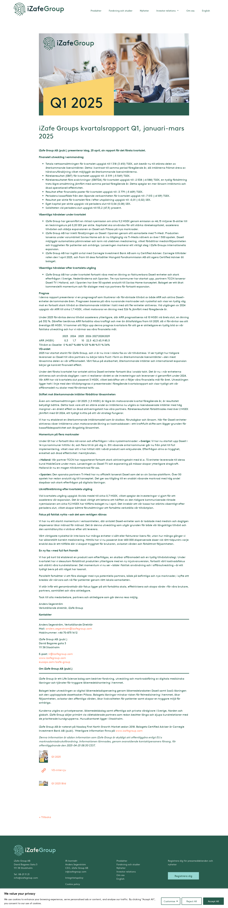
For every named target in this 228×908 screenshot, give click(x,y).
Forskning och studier (120, 10)
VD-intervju (58, 770)
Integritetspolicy (74, 877)
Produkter (96, 10)
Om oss (190, 10)
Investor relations (166, 10)
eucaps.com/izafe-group (54, 662)
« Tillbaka (45, 817)
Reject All (191, 901)
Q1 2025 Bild (58, 783)
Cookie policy (72, 884)
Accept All (213, 901)
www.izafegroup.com (52, 658)
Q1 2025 (56, 756)
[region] (114, 898)
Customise (169, 901)
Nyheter (144, 10)
